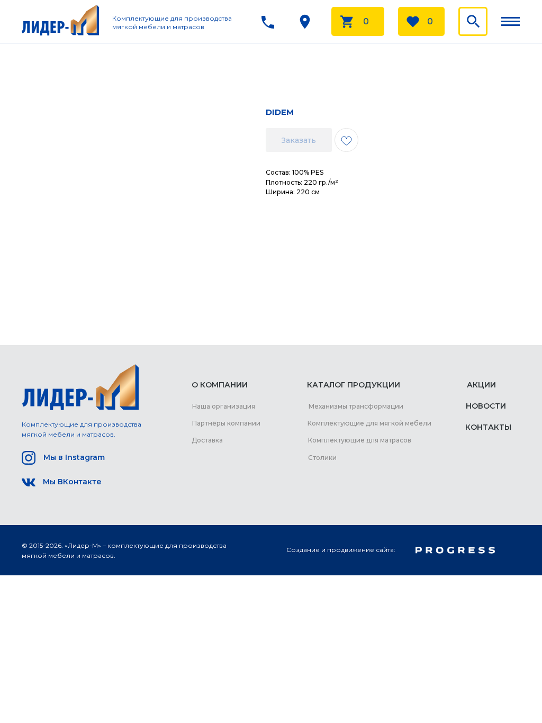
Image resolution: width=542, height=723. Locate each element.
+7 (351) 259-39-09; (215, 15)
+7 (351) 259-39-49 (215, 29)
